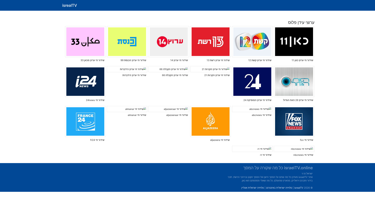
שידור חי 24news (95, 100)
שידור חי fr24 (97, 139)
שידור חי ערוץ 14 (179, 60)
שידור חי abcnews (261, 115)
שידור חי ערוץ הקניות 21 (217, 75)
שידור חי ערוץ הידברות (134, 75)
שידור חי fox (306, 139)
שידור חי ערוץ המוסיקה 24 (257, 100)
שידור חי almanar (137, 115)
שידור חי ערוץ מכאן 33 (92, 60)
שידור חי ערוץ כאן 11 (302, 60)
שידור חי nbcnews (303, 154)
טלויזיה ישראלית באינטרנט (279, 187)
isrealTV (69, 5)
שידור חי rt (265, 154)
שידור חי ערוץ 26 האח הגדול (298, 100)
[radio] (187, 87)
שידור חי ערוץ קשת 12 (259, 60)
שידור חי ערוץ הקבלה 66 (175, 75)
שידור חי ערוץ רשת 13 (218, 60)
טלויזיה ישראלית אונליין (252, 187)
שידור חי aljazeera (220, 139)
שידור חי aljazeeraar (177, 115)
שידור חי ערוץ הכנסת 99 (133, 60)
